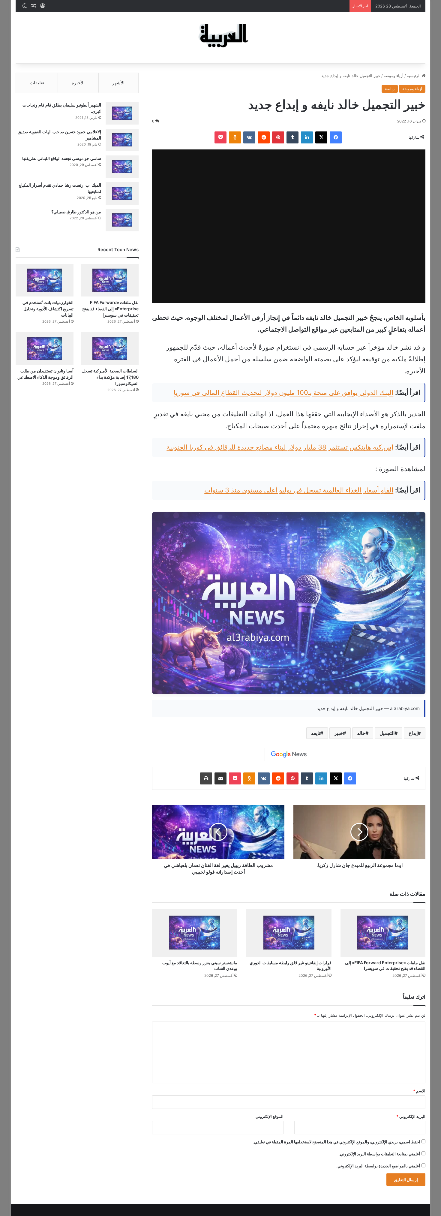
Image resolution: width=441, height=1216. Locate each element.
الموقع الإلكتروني (270, 1116)
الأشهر (118, 83)
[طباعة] (206, 778)
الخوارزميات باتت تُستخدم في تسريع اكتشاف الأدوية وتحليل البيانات (48, 309)
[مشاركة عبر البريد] (220, 778)
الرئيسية (414, 75)
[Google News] (289, 754)
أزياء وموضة (394, 75)
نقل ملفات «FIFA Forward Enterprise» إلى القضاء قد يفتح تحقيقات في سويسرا (110, 309)
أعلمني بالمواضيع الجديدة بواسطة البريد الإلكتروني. (378, 1165)
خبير (338, 733)
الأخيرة (78, 83)
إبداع (413, 733)
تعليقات (37, 83)
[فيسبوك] (336, 137)
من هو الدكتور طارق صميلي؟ (76, 211)
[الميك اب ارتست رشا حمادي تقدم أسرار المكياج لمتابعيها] (122, 193)
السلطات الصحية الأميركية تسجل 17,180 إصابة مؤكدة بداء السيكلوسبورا (110, 377)
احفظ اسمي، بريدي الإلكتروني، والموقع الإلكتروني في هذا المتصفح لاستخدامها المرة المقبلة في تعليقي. (336, 1141)
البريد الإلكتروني (410, 1116)
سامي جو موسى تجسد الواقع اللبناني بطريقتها (61, 158)
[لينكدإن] (307, 137)
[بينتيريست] (278, 137)
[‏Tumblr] (292, 137)
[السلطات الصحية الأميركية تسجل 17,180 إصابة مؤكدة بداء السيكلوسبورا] (110, 348)
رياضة (389, 88)
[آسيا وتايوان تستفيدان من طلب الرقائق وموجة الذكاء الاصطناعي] (45, 348)
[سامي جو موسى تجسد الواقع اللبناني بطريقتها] (122, 166)
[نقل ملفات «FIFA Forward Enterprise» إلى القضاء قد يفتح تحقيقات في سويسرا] (383, 933)
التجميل (387, 733)
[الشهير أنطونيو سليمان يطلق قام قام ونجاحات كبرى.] (122, 113)
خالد (361, 733)
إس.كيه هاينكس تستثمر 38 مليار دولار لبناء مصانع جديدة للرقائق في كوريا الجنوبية (279, 447)
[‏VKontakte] (249, 137)
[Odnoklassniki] (235, 137)
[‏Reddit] (264, 137)
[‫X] (321, 137)
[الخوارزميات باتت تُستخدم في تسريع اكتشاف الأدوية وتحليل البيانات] (45, 280)
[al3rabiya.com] (220, 37)
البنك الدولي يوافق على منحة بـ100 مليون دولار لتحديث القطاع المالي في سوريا (283, 392)
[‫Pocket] (220, 137)
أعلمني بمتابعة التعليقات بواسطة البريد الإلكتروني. (379, 1153)
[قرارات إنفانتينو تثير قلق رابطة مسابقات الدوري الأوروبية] (289, 933)
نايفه (315, 733)
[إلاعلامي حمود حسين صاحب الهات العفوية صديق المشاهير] (122, 140)
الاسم (419, 1090)
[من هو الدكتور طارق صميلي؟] (122, 220)
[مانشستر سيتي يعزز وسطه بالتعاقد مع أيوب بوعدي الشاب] (194, 933)
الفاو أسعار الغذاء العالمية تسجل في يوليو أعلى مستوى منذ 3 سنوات (298, 490)
